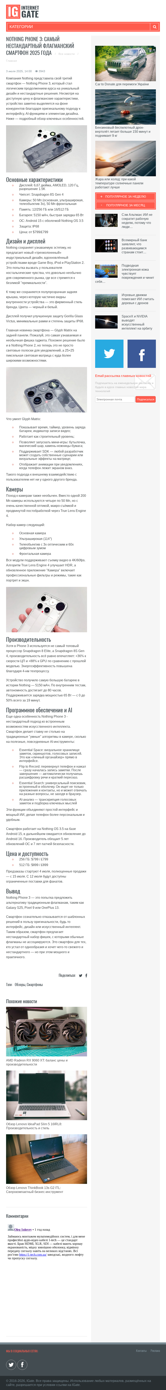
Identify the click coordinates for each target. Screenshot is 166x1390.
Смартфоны (35, 984)
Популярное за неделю (125, 196)
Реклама (155, 1351)
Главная (11, 60)
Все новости (67, 53)
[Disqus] (46, 1273)
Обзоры (20, 984)
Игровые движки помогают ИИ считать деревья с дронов (138, 299)
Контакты (141, 1351)
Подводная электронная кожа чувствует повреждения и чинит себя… (124, 273)
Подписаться (145, 399)
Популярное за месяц (125, 205)
